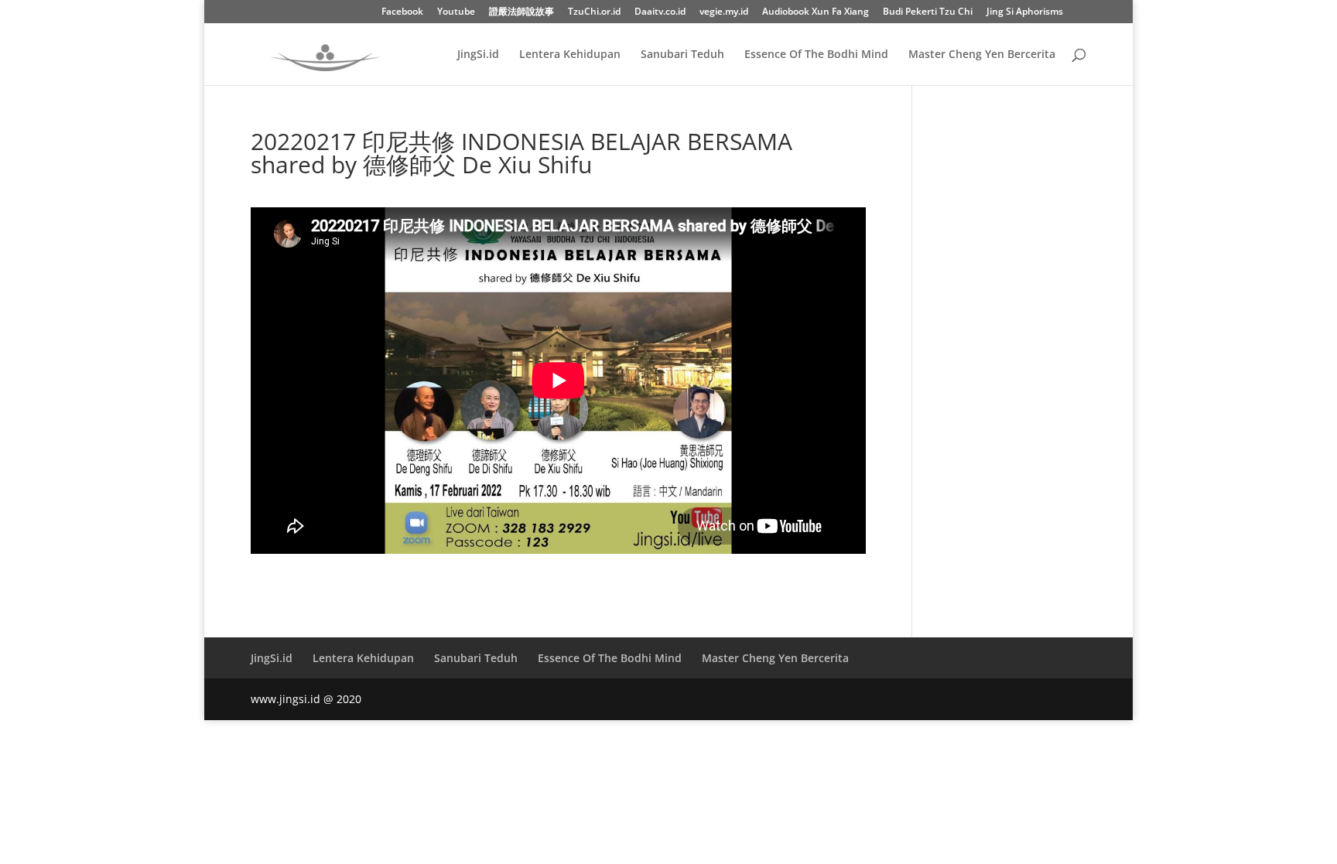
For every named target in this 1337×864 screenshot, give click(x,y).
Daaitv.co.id (660, 12)
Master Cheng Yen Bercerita (981, 55)
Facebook (402, 12)
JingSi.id (478, 55)
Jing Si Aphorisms (1025, 12)
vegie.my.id (723, 12)
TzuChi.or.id (594, 12)
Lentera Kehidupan (570, 55)
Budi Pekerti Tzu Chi (928, 12)
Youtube (456, 12)
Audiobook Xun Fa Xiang (815, 12)
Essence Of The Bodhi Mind (816, 55)
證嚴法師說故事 (521, 12)
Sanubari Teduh (682, 55)
